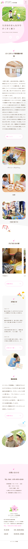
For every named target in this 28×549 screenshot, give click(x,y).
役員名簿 (6, 534)
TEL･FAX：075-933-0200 (14, 479)
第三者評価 (6, 529)
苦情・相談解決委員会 (19, 529)
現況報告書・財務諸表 (19, 534)
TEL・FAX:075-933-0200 (12, 526)
